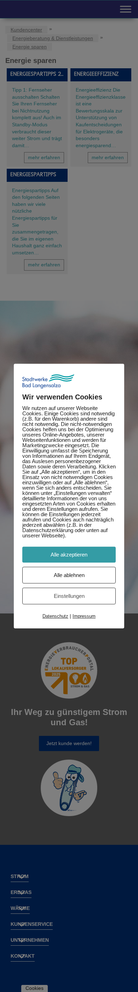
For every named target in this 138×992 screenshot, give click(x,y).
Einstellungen (69, 596)
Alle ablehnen (69, 575)
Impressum (84, 616)
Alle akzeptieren (69, 555)
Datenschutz (55, 616)
